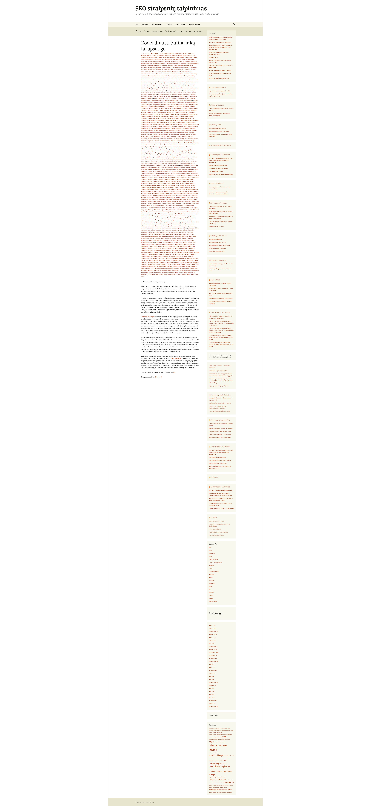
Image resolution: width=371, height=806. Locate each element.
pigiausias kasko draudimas (187, 218)
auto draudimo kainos (179, 59)
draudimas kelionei (146, 124)
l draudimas (189, 175)
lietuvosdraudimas (193, 191)
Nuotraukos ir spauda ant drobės (218, 371)
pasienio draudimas (182, 210)
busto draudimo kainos (179, 92)
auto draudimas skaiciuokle (153, 59)
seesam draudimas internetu (174, 252)
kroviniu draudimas (180, 175)
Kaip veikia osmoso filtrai (216, 171)
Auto (210, 547)
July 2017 (211, 664)
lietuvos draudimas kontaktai (181, 185)
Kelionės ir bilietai (157, 24)
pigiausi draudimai (185, 212)
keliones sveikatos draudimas (183, 169)
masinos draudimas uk (153, 197)
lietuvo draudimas (188, 177)
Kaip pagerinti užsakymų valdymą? (218, 386)
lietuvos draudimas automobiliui (180, 179)
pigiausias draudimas (162, 216)
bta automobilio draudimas (175, 84)
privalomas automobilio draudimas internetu (181, 224)
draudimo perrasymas (147, 143)
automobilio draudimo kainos (153, 72)
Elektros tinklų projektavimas (215, 737)
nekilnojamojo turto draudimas (156, 208)
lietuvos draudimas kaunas (187, 183)
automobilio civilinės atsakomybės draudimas (184, 61)
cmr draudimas (170, 106)
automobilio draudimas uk (155, 70)
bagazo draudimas (168, 82)
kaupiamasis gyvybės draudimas (157, 167)
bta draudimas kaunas (172, 86)
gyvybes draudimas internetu (167, 153)
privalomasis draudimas (181, 242)
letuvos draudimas (168, 177)
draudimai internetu (184, 110)
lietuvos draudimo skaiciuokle (178, 191)
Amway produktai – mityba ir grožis (219, 78)
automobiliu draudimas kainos (179, 78)
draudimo (188, 130)
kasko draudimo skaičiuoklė (154, 165)
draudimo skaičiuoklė (171, 143)
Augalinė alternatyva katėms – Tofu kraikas (221, 428)
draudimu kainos (172, 145)
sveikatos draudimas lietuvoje (159, 256)
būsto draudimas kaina (189, 90)
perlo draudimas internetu (160, 212)
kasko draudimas (161, 159)
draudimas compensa (167, 116)
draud (149, 110)
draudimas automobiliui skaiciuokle (178, 114)
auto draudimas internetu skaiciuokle (164, 57)
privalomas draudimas (147, 232)
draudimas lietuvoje (158, 124)
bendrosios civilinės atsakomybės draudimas (154, 84)
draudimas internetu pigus (148, 122)
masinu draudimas (152, 199)
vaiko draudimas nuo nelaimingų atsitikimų (163, 268)
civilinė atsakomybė (170, 98)
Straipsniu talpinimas (218, 203)
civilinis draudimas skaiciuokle (156, 106)
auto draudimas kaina (181, 57)
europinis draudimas (163, 149)
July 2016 (211, 676)
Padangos (214, 477)
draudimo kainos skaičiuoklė (179, 137)
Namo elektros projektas (214, 753)
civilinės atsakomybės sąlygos (170, 102)
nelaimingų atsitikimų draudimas (175, 208)
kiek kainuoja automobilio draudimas (165, 173)
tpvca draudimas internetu (180, 258)
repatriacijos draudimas (179, 250)
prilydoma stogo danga (213, 758)
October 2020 (213, 649)
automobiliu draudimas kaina (161, 78)
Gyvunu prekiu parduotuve (220, 420)
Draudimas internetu (218, 260)
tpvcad (143, 260)
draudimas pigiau (146, 128)
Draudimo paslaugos (148, 317)
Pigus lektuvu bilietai (218, 87)
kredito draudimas (157, 175)
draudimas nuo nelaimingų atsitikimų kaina (175, 126)
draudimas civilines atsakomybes (150, 116)
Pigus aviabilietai (216, 183)
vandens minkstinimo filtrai (220, 789)
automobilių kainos (156, 82)
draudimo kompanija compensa (157, 139)
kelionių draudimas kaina (184, 171)
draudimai (160, 110)
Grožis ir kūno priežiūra (215, 562)
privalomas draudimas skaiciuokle (183, 232)
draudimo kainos (165, 137)
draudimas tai (151, 130)
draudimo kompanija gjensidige (175, 139)
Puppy (210, 586)
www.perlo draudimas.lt (170, 275)
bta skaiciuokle (151, 90)
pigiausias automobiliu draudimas (177, 214)
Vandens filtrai (213, 601)
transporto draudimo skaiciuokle (169, 262)
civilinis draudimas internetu (179, 104)
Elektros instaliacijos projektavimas (216, 734)
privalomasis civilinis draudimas (164, 242)
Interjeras (211, 565)
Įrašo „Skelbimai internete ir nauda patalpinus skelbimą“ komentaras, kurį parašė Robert (221, 344)
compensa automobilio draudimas (184, 106)
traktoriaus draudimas (152, 260)
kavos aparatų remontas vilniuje (216, 739)
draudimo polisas (159, 143)
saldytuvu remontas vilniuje (224, 758)
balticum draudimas (180, 82)
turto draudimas (190, 264)
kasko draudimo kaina (164, 163)
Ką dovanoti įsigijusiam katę (217, 251)
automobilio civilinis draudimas (150, 63)
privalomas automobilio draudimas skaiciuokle (154, 226)
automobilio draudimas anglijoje (182, 63)
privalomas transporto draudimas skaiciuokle (173, 234)
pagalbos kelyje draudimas (168, 210)
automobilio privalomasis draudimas (151, 74)
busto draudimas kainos (148, 92)
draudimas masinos (193, 124)
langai (211, 741)
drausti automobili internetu (170, 147)
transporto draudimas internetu (150, 262)
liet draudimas (178, 177)
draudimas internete (154, 118)
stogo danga (211, 777)
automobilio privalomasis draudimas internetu (176, 74)
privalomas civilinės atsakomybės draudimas (174, 228)
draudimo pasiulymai (177, 141)
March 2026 (212, 625)
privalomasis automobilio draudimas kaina (173, 238)
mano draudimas (164, 193)
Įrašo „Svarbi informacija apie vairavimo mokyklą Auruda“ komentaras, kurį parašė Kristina (221, 337)
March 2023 (212, 637)
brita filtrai (228, 730)
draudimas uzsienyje (162, 130)
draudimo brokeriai (146, 134)
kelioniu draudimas (153, 171)
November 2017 (213, 661)
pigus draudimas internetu (172, 222)
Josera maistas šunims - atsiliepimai (219, 131)
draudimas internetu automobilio (169, 118)
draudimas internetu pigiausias (190, 120)
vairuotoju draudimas (161, 272)
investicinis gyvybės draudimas (176, 157)
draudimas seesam (169, 128)
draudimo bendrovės (170, 132)
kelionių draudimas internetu (167, 171)
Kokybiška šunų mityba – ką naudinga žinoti (221, 298)
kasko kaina (176, 165)
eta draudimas (153, 149)
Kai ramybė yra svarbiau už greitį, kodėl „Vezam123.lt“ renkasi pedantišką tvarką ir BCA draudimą (221, 381)
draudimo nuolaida (165, 141)
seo (224, 760)
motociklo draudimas (154, 201)
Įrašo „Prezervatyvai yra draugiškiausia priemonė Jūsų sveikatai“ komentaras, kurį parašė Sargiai (221, 323)
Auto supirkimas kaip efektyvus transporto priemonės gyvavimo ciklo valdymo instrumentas (221, 160)
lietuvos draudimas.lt (192, 189)
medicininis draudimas (179, 199)
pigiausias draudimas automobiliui (178, 216)
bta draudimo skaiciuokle (188, 88)
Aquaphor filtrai (213, 57)
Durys (210, 556)
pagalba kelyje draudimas (152, 210)
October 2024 (213, 634)
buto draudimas (152, 94)
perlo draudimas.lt (173, 212)
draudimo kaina (155, 137)
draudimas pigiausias (158, 128)
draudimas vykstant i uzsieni (176, 130)
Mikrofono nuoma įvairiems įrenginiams (220, 42)
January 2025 (212, 628)
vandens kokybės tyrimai (221, 787)
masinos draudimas (187, 193)
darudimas (194, 108)
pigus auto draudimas (165, 220)
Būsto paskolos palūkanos (216, 535)
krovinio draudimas (168, 175)
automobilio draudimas (166, 63)
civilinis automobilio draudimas (150, 104)
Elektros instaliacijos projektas (215, 732)
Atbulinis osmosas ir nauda (216, 226)
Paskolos (213, 517)
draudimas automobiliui (161, 114)
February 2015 (213, 700)
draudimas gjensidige (180, 116)
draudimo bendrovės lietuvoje (185, 132)
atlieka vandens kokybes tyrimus (216, 728)
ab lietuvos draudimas (168, 53)
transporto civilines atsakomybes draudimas (172, 260)
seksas (221, 760)
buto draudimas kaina (179, 94)
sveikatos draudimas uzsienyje (178, 256)
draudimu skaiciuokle (184, 145)
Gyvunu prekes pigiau (218, 235)
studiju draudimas (153, 254)
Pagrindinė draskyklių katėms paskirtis (220, 403)
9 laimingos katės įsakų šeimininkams (219, 411)
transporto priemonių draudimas (176, 264)
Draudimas (145, 24)
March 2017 (212, 667)
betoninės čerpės (222, 730)
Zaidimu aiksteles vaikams (220, 145)
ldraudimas (159, 177)
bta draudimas (188, 84)
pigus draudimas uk (186, 222)
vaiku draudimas (181, 268)
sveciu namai (229, 779)
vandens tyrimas (224, 792)
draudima (154, 110)
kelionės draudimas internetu (187, 167)
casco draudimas (170, 96)
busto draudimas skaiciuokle (164, 92)
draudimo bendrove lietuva (155, 132)
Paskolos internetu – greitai (217, 521)
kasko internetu (167, 165)
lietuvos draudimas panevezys (165, 187)
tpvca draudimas (167, 258)
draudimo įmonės (185, 134)
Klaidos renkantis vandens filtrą (218, 165)
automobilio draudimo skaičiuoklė (171, 72)
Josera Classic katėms (215, 239)
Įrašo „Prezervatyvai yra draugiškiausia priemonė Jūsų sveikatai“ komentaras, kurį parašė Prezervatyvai (221, 330)
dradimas (143, 110)
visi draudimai (183, 272)
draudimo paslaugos (189, 141)
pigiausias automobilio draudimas (157, 214)
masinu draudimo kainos (165, 199)
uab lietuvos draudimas (190, 266)
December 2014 (213, 706)
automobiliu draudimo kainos (162, 80)
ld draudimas (151, 177)
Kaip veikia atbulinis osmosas (217, 457)
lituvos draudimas (146, 193)
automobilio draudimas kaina (156, 68)
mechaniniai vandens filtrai (220, 742)
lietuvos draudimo (146, 191)
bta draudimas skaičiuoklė (160, 88)
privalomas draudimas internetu (163, 232)
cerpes (232, 730)
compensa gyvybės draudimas (182, 108)
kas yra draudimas (191, 157)
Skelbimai (169, 24)
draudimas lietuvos (170, 124)
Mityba (211, 577)
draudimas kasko (191, 122)
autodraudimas (152, 61)
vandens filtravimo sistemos (226, 785)
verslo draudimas (173, 272)
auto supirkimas (226, 728)
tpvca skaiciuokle (193, 258)
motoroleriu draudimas (154, 203)
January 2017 (212, 673)
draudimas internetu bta (187, 118)
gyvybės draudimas (152, 153)
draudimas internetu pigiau (172, 120)
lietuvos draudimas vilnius (178, 189)
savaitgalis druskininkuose (214, 760)
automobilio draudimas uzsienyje (173, 70)
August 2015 (212, 685)
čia (174, 372)
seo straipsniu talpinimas (219, 766)
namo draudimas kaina (178, 203)
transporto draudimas (192, 260)
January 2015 (212, 703)
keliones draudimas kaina (148, 169)
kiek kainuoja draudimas (183, 173)
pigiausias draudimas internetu (170, 218)
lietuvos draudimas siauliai (182, 187)
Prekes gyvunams (217, 105)
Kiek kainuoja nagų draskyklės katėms (220, 395)
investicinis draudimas (160, 157)
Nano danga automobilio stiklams (218, 168)
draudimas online (193, 126)
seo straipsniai (224, 763)
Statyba (211, 595)
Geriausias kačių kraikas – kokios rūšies (220, 434)
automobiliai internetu (163, 61)
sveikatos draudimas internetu (180, 254)
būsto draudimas (161, 90)
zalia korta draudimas (184, 275)
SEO (136, 24)
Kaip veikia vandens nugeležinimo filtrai (220, 460)
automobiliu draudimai (167, 76)
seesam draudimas (159, 252)
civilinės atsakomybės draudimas (186, 98)
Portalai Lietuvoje (194, 24)
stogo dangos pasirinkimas (219, 777)
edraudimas (144, 149)
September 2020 (213, 652)
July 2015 (211, 688)
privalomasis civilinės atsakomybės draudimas (168, 240)
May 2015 (211, 694)
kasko (153, 159)
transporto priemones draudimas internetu (153, 264)
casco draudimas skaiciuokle (184, 96)
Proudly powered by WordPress (144, 802)
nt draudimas (189, 208)
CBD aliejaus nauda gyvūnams (217, 248)
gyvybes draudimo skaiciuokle (163, 155)
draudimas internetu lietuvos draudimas (152, 120)
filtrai (224, 736)
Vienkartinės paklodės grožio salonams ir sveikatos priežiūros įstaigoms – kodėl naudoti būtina (220, 47)
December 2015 (213, 682)
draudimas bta (193, 114)
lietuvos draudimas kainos (156, 183)
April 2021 (211, 643)
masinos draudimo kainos (167, 197)
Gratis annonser (180, 24)
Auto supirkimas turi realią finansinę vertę (220, 490)
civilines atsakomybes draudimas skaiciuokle (179, 100)
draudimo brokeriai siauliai (160, 134)
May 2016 (211, 679)
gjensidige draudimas (174, 151)
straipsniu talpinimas (217, 779)
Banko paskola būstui (215, 529)
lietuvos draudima (153, 179)
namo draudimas (166, 203)
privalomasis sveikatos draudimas (184, 244)
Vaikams (211, 598)
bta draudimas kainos (159, 86)
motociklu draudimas (185, 201)
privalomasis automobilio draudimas (177, 236)
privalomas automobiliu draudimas (178, 226)
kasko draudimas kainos (168, 161)
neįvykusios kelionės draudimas (174, 206)
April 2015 (211, 697)
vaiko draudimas (146, 268)
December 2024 (213, 631)
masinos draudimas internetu (161, 195)
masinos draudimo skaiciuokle (184, 197)
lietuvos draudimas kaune (148, 185)
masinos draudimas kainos (178, 195)
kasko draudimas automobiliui (174, 159)
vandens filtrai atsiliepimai (214, 785)
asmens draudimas (177, 55)
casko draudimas (159, 98)
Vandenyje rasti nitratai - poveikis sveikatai (221, 174)
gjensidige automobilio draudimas (158, 151)
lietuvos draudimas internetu (168, 181)
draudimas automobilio (181, 112)
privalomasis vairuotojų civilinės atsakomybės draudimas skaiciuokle (167, 248)
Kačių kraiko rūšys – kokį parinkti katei (220, 431)
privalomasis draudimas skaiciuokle (163, 244)
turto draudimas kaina (159, 266)
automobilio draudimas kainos (174, 68)
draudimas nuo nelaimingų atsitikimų (151, 126)
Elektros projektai (228, 734)
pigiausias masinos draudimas (149, 220)
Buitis (210, 550)
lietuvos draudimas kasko (171, 183)
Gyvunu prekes (215, 124)
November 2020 (213, 646)
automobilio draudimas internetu (163, 65)
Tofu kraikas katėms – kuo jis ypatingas (220, 437)
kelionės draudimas (172, 167)
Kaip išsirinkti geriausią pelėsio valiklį (219, 91)
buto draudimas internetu (165, 94)
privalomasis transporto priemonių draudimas (154, 246)
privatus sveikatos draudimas (162, 250)
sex (214, 769)
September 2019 (213, 655)
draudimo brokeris (174, 134)
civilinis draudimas (164, 104)
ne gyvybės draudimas (157, 206)
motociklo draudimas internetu (169, 201)
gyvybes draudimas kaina (184, 153)
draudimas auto (169, 112)
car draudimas (161, 96)
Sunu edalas (215, 280)
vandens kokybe (212, 787)
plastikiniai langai (216, 755)
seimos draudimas (188, 252)
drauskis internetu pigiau (154, 147)
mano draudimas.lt (175, 193)
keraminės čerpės (226, 739)
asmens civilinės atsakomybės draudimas (159, 55)
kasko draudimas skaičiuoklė (149, 163)
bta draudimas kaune (186, 86)
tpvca (159, 258)
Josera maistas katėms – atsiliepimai (219, 245)
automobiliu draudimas (180, 76)
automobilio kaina (187, 72)
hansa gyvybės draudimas (180, 155)
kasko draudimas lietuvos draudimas (186, 161)
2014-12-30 (158, 377)
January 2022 (212, 640)
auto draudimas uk (167, 59)
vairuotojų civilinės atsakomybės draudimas (166, 270)
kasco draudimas (146, 159)
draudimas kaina (180, 122)
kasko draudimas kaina (153, 161)
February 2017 (213, 670)
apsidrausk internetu (181, 53)
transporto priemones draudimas (189, 262)
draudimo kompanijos (191, 139)
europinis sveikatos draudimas (179, 149)
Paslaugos (212, 583)
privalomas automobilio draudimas (158, 224)
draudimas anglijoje (159, 112)
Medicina (211, 574)
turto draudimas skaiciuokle (175, 266)
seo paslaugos (215, 763)
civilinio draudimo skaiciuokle (188, 102)
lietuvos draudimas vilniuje (162, 189)
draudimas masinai (181, 124)
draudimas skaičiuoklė (182, 128)
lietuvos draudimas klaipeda (165, 185)
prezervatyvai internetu (228, 755)
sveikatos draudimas (165, 254)
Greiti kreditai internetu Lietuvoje (218, 532)
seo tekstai (211, 769)
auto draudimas (187, 55)
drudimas (181, 147)
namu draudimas (190, 203)
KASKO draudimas (175, 358)
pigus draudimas (159, 222)
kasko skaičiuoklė (185, 165)
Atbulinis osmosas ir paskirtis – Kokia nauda (221, 508)
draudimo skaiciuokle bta (185, 143)
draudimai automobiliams (171, 110)
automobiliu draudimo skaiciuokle (181, 80)
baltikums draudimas (192, 82)
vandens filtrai (227, 782)
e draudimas (188, 147)
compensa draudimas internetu (163, 108)
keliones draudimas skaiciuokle (165, 169)
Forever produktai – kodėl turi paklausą (220, 70)
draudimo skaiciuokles (160, 145)
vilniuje (230, 792)
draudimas (150, 112)
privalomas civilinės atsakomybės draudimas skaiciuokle (178, 230)
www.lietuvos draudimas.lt (155, 275)
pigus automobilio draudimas (180, 220)
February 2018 (213, 658)
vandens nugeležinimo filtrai (215, 792)
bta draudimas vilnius (175, 88)
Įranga (210, 568)
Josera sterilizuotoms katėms (217, 128)
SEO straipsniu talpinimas (220, 154)
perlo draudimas (147, 212)
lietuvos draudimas (164, 179)
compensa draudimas (147, 108)
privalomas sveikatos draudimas (150, 234)
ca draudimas (152, 96)
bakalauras (216, 730)
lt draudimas (155, 193)
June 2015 (211, 691)
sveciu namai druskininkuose (215, 782)
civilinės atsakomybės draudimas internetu (153, 100)
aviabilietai (211, 730)
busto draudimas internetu (174, 90)
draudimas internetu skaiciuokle (166, 122)
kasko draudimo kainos (178, 163)
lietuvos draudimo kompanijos (161, 191)
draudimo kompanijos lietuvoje (150, 141)
